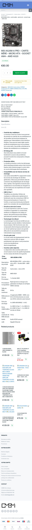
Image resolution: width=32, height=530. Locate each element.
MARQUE (16, 88)
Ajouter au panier (12, 355)
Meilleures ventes (5, 441)
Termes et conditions (6, 480)
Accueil (3, 14)
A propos (3, 454)
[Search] (30, 10)
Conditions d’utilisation (6, 456)
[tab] (15, 121)
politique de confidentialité (7, 477)
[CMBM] (8, 505)
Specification (5, 124)
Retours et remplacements (7, 471)
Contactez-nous (5, 458)
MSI (26, 88)
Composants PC (9, 14)
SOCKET (23, 14)
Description (5, 121)
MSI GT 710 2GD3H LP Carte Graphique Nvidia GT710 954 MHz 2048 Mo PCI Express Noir (23, 352)
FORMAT (12, 88)
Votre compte (4, 466)
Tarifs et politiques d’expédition (8, 473)
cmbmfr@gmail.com (9, 494)
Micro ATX (21, 88)
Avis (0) (3, 127)
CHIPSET (22, 87)
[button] (28, 5)
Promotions (4, 443)
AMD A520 (10, 87)
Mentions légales (5, 451)
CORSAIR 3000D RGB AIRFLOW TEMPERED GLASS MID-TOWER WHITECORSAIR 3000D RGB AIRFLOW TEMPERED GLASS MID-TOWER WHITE (8, 391)
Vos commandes (5, 468)
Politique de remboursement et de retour (11, 475)
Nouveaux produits (6, 439)
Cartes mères (17, 14)
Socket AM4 (4, 15)
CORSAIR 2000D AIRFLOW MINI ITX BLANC (7, 350)
